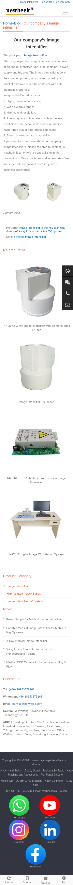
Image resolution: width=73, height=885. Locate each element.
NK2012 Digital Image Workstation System (36, 554)
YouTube (50, 817)
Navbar (45, 882)
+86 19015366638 (21, 790)
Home (8, 23)
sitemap (36, 764)
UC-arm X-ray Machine (28, 780)
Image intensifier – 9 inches (36, 401)
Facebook (35, 866)
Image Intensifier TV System (25, 601)
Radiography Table (53, 770)
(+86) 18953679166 (21, 689)
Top (64, 882)
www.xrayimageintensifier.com (49, 760)
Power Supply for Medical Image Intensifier (33, 619)
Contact (27, 882)
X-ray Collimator (54, 780)
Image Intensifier (29, 2)
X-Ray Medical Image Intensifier (26, 640)
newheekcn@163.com (55, 790)
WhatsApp (19, 817)
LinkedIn (50, 842)
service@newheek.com (27, 703)
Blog (17, 23)
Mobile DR (7, 780)
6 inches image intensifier (30, 236)
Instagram (18, 842)
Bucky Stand (32, 770)
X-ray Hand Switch (11, 770)
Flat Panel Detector (52, 774)
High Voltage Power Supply (55, 2)
